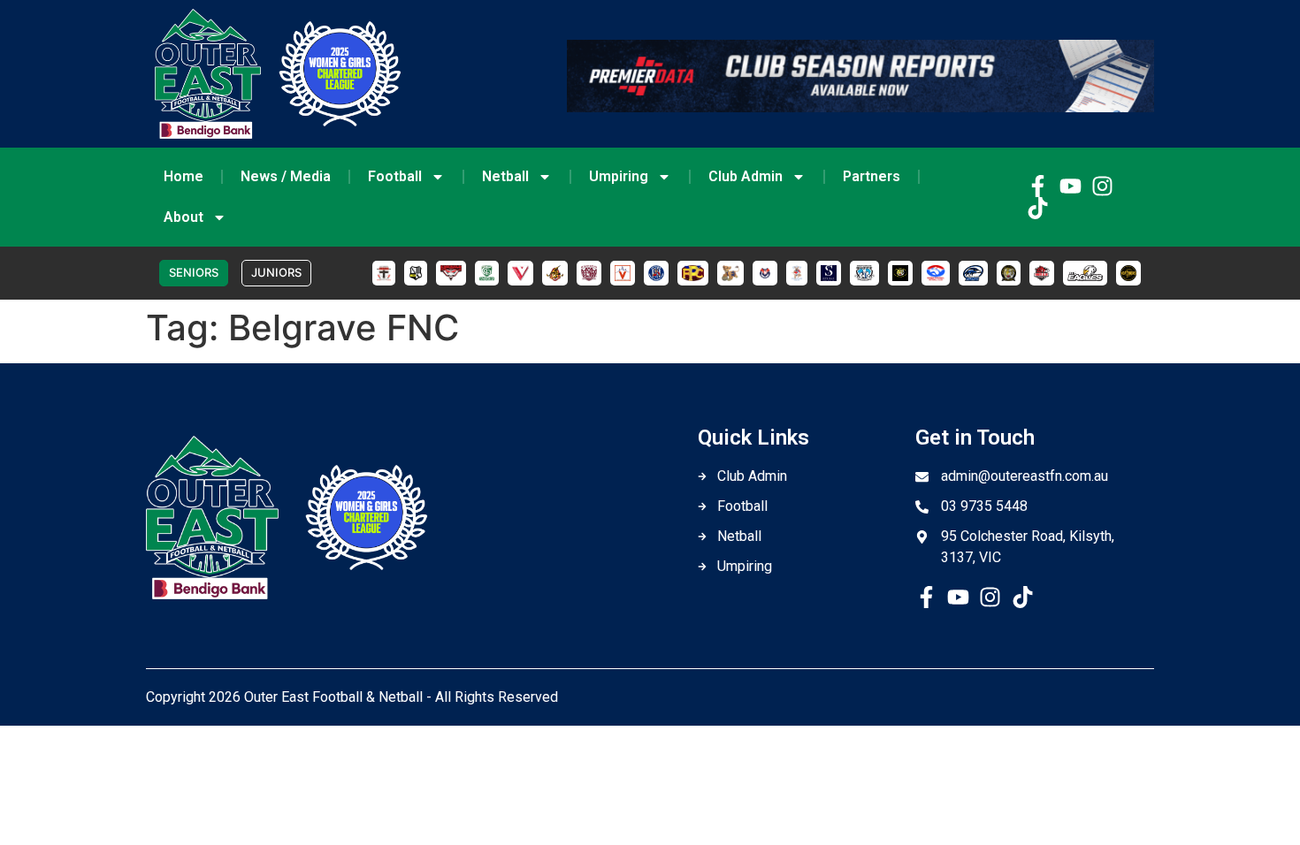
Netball (505, 176)
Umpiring (618, 176)
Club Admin (745, 176)
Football (395, 176)
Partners (871, 176)
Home (183, 176)
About (183, 217)
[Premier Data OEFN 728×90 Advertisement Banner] (860, 107)
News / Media (286, 176)
